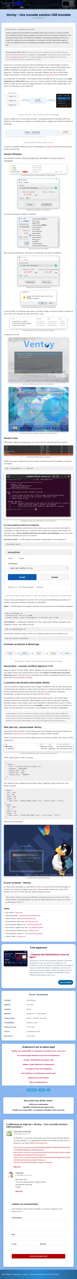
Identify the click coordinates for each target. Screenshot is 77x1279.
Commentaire (17, 1218)
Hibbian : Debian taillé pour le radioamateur (38, 1064)
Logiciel (41, 1090)
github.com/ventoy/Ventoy (26, 918)
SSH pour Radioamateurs (38, 1082)
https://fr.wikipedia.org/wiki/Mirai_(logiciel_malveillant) (33, 1162)
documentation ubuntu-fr (19, 57)
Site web (43, 1244)
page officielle (53, 147)
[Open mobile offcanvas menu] (75, 4)
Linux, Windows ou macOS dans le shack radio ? (38, 1073)
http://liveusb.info (41, 1143)
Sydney (25, 1274)
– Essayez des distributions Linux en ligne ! (49, 955)
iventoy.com (21, 936)
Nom (13, 1234)
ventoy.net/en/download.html (29, 915)
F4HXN (5, 2)
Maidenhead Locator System (38, 1078)
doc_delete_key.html (36, 927)
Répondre (17, 1167)
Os (48, 1090)
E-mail (14, 1244)
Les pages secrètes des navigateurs (38, 1069)
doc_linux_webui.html (34, 924)
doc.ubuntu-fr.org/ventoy (34, 933)
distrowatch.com (52, 75)
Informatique (31, 1090)
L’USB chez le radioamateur (38, 1104)
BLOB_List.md (34, 930)
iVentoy (38, 887)
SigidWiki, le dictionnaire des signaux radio (38, 1107)
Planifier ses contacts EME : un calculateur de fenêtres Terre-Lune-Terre (38, 1051)
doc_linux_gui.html (31, 921)
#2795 (40, 694)
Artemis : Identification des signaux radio (38, 1060)
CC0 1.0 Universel (52, 1274)
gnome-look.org (20, 734)
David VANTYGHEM (21, 1132)
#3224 (47, 694)
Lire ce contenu (65, 982)
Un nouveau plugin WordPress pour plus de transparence (38, 1055)
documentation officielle (23, 677)
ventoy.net (18, 912)
